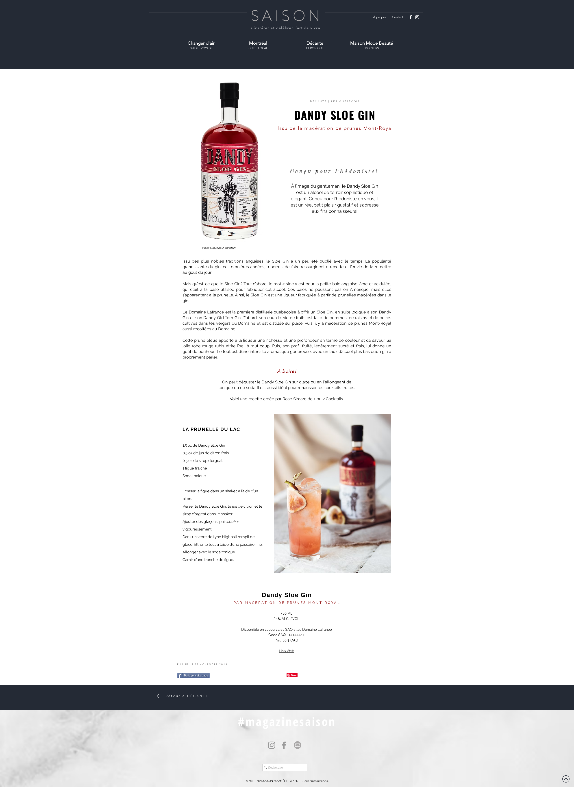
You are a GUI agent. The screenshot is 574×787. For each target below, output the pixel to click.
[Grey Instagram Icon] (271, 745)
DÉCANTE (318, 101)
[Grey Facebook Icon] (284, 745)
